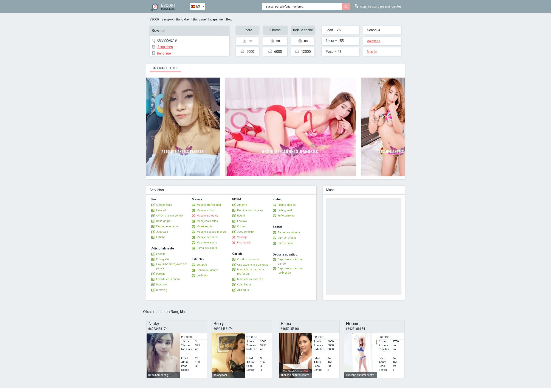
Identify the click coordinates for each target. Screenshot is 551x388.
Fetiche (160, 237)
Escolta (161, 254)
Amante (242, 204)
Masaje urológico (207, 215)
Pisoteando (244, 242)
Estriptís (202, 264)
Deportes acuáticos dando (290, 261)
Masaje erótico (206, 210)
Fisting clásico (287, 204)
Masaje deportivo (207, 237)
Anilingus (243, 289)
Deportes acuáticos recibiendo (290, 270)
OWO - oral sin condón (170, 215)
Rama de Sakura (207, 247)
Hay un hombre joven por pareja (171, 266)
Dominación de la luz (250, 210)
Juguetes (162, 231)
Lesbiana (202, 275)
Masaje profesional (209, 204)
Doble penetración (167, 226)
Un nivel (161, 210)
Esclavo (242, 221)
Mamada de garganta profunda (250, 271)
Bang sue (199, 19)
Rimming (161, 289)
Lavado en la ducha (168, 279)
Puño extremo (286, 215)
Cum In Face (285, 243)
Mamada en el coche (250, 279)
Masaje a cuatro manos (211, 231)
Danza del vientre (207, 270)
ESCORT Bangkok (161, 19)
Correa (241, 226)
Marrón (372, 52)
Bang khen (183, 19)
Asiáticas (373, 41)
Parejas (160, 273)
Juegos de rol (245, 231)
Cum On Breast (287, 237)
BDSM (241, 215)
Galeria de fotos (165, 68)
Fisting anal (285, 210)
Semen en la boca (289, 232)
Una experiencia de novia (252, 264)
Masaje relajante (207, 242)
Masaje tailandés (207, 221)
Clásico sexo (164, 204)
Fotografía (162, 259)
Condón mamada (248, 259)
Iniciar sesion (380, 6)
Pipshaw (161, 284)
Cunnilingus (244, 284)
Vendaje (242, 237)
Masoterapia (204, 226)
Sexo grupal (163, 221)
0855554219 (167, 40)
